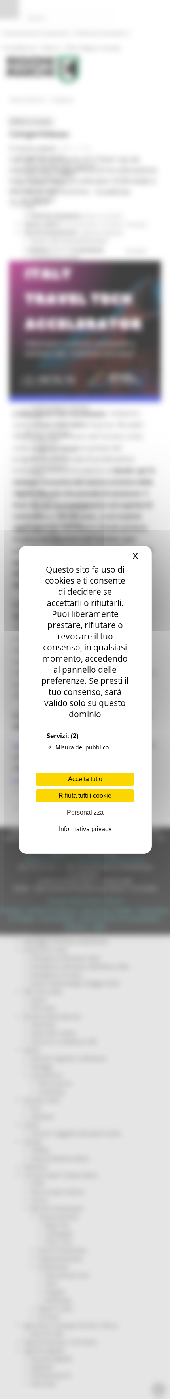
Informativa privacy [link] (85, 829)
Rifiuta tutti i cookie (85, 795)
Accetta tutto (85, 779)
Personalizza (85, 812)
